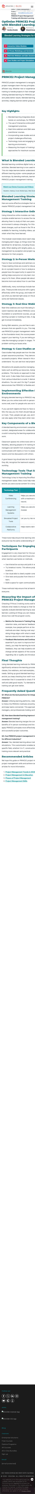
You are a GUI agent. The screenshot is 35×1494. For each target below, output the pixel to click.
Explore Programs (9, 1444)
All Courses (6, 1447)
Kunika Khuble (12, 30)
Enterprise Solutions (10, 1438)
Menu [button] (30, 7)
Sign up (5, 1454)
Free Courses (7, 1441)
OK (32, 1479)
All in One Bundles (9, 1451)
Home (13, 9)
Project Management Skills (16, 781)
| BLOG (18, 6)
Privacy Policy (26, 1491)
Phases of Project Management (18, 778)
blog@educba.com (25, 13)
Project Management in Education (19, 775)
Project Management (23, 9)
